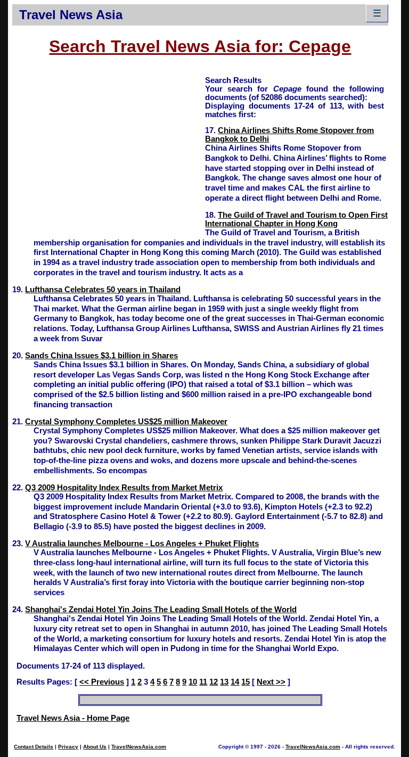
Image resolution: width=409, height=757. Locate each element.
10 (193, 682)
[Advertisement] (108, 149)
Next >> (271, 682)
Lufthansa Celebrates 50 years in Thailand (103, 289)
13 (224, 682)
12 (213, 682)
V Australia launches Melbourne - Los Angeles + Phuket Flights (142, 543)
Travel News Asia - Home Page (73, 718)
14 (235, 682)
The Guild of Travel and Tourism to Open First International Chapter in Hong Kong (296, 219)
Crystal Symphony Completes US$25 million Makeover (126, 421)
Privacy (68, 747)
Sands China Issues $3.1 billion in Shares (101, 355)
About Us (95, 747)
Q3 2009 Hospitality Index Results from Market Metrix (124, 487)
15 (245, 682)
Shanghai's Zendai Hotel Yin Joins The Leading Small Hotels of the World (161, 609)
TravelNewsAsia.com (138, 747)
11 (203, 682)
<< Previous (101, 682)
